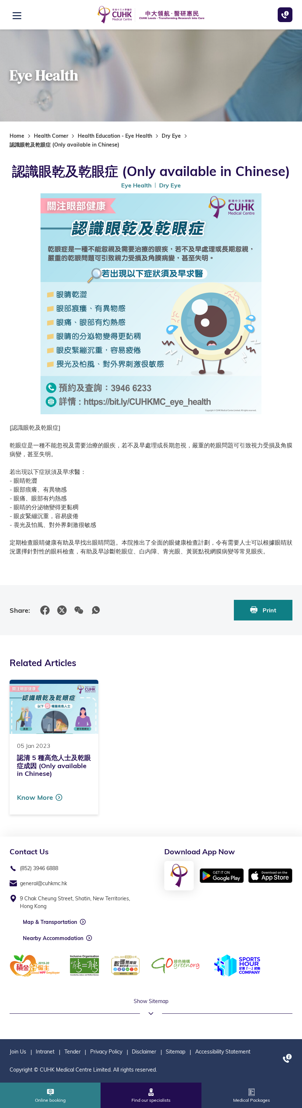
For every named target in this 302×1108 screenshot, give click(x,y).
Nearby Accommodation (53, 938)
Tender (72, 1051)
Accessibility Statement (222, 1051)
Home (17, 136)
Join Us (18, 1051)
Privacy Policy (106, 1051)
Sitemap (175, 1051)
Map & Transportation (50, 922)
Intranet (45, 1051)
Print (268, 610)
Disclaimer (144, 1051)
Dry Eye (171, 136)
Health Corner (51, 136)
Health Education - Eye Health (115, 136)
